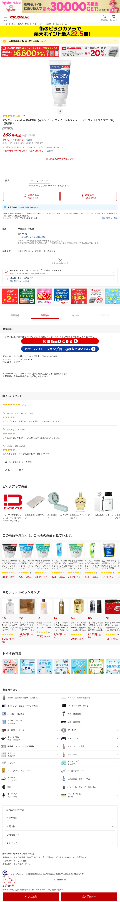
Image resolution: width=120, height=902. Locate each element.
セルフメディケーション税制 (14, 861)
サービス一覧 (8, 890)
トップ (5, 24)
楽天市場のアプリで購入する (60, 159)
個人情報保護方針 (55, 890)
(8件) (24, 116)
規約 (116, 218)
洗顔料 (49, 24)
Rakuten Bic (19, 18)
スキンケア (37, 24)
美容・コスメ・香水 (20, 24)
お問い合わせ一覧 (22, 890)
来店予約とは (107, 218)
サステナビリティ (39, 890)
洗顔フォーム (61, 24)
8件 (23, 405)
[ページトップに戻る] (115, 891)
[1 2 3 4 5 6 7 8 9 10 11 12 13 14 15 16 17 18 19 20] (39, 181)
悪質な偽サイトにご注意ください (16, 864)
